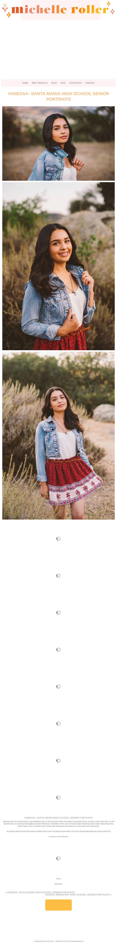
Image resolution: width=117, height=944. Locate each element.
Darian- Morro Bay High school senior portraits (77, 895)
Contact (90, 83)
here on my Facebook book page (57, 831)
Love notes (75, 83)
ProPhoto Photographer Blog (69, 941)
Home (25, 83)
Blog (54, 83)
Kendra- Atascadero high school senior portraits (41, 892)
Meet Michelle (40, 83)
